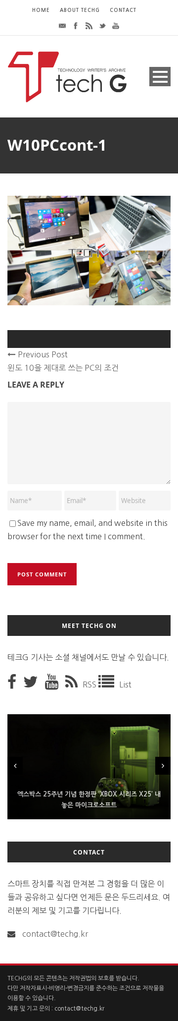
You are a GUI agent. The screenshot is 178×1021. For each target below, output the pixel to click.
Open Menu (160, 76)
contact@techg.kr (55, 934)
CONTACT (123, 10)
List (125, 684)
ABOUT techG (80, 10)
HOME (41, 10)
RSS (90, 684)
